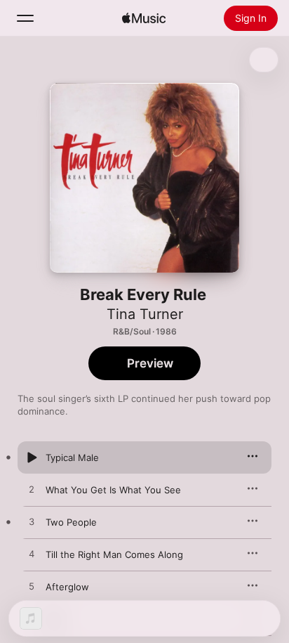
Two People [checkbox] (71, 522)
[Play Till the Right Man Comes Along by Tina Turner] (32, 554)
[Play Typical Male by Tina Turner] (32, 457)
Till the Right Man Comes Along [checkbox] (114, 554)
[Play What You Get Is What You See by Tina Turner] (32, 489)
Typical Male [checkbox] (72, 457)
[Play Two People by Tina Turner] (32, 522)
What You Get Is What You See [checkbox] (113, 489)
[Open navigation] (25, 18)
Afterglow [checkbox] (67, 586)
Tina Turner (145, 314)
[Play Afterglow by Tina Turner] (32, 586)
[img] (144, 18)
